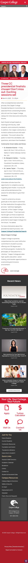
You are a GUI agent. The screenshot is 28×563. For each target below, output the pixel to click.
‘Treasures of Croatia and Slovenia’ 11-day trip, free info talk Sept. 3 (14, 329)
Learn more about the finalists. (11, 179)
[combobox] (13, 6)
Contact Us (20, 428)
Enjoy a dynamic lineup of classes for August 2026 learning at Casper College (14, 381)
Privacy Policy (8, 546)
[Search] (27, 6)
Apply (6, 413)
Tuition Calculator (20, 414)
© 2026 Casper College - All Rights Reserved (14, 533)
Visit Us (6, 427)
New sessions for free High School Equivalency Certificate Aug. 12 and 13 (14, 355)
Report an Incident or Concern (14, 550)
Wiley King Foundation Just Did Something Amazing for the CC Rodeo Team (14, 302)
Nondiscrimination (18, 546)
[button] (25, 2)
